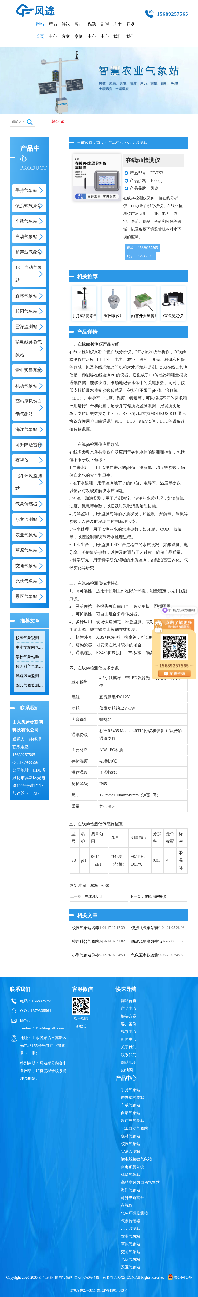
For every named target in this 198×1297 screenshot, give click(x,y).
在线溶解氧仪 (155, 897)
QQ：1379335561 (140, 256)
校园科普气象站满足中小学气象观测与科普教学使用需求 (29, 666)
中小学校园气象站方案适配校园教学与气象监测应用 (29, 647)
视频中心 (92, 30)
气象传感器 (130, 1221)
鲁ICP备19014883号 (112, 1290)
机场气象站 (130, 1175)
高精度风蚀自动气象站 (140, 1182)
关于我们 (117, 30)
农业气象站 (130, 1236)
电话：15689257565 (142, 248)
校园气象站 (130, 1144)
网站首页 (40, 30)
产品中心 (53, 30)
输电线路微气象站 (136, 1159)
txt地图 (127, 1070)
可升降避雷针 (132, 1198)
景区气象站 (130, 1267)
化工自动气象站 (134, 1128)
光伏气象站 (130, 1259)
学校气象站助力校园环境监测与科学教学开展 (29, 657)
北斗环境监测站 (134, 1213)
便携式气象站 (132, 1097)
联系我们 (130, 30)
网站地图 (128, 1062)
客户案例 (79, 30)
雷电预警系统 (132, 1167)
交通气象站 (130, 1252)
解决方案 (66, 30)
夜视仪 (127, 1205)
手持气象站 (130, 1090)
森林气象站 (130, 1136)
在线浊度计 (94, 897)
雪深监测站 (130, 1151)
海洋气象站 (130, 1190)
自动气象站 (130, 1113)
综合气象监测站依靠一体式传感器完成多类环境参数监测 (29, 685)
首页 (100, 143)
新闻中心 (105, 30)
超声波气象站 (132, 1121)
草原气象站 (130, 1244)
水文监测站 (137, 143)
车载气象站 (130, 1105)
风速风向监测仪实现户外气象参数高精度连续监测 (29, 676)
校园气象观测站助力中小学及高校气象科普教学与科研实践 (29, 638)
